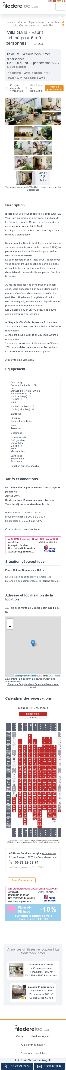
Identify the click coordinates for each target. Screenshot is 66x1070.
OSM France (54, 676)
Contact (20, 1036)
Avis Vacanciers (22, 880)
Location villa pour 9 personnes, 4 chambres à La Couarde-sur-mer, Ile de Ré (33, 24)
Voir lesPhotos (43, 176)
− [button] (10, 626)
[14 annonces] (49, 853)
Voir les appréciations (53, 88)
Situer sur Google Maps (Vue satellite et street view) (33, 685)
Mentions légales (40, 1036)
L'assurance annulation (33, 1053)
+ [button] (10, 621)
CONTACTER (52, 1066)
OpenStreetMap (29, 676)
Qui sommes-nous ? (33, 1044)
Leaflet (18, 676)
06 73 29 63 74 (20, 1066)
